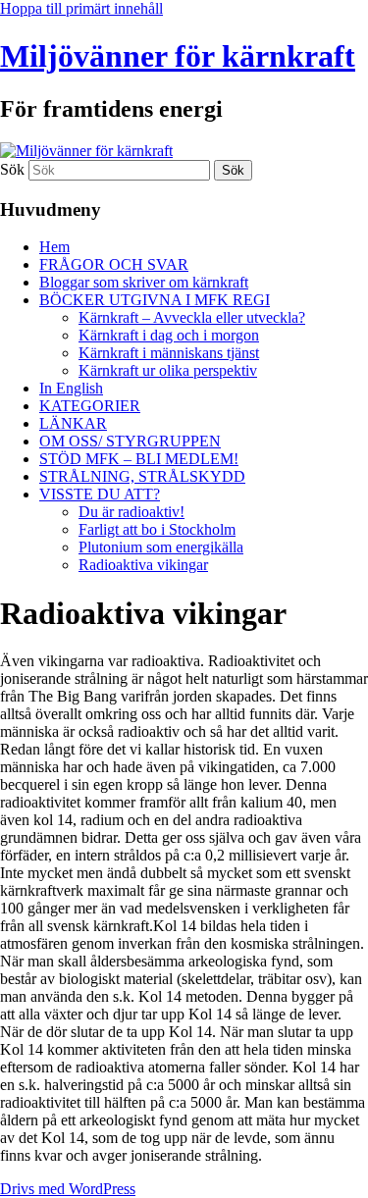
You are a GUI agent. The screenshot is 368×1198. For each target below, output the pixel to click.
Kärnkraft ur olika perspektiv (168, 370)
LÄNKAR (73, 423)
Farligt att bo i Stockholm (157, 529)
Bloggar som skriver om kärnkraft (143, 282)
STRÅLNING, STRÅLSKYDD (142, 476)
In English (71, 388)
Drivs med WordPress (67, 1188)
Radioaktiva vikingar (143, 564)
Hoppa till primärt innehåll (81, 8)
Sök (12, 169)
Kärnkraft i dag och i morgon (169, 335)
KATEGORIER (89, 405)
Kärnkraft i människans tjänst (169, 352)
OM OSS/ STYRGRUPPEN (130, 441)
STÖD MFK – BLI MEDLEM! (138, 458)
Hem (54, 246)
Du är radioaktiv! (131, 511)
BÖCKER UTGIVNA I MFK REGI (154, 299)
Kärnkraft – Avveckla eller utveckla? (192, 317)
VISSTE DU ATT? (99, 494)
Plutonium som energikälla (161, 547)
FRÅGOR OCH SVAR (113, 264)
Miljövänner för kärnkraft (177, 56)
